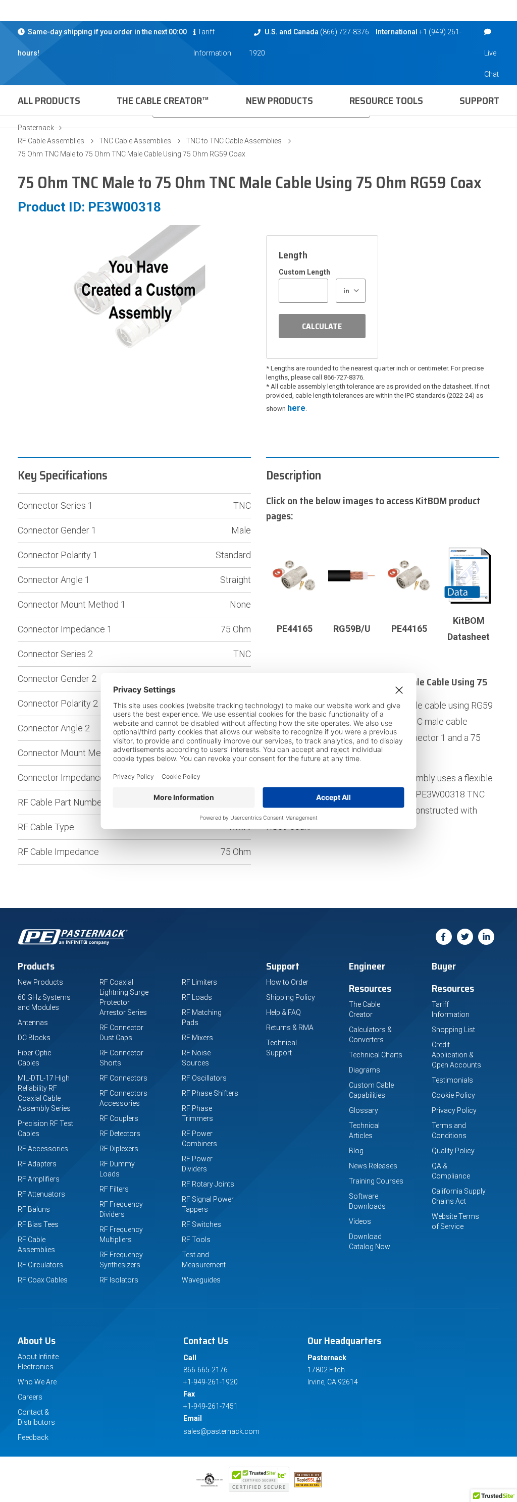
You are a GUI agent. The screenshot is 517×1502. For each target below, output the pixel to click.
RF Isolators (118, 1280)
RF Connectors (123, 1078)
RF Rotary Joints (208, 1184)
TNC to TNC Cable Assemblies (234, 141)
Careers (30, 1397)
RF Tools (196, 1240)
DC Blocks (34, 1038)
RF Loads (197, 997)
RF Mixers (197, 1038)
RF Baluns (34, 1209)
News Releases (373, 1166)
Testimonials (452, 1080)
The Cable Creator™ (163, 100)
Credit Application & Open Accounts (456, 1055)
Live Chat (491, 63)
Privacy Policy (454, 1110)
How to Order (287, 982)
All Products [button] (49, 100)
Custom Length (304, 272)
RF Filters (114, 1189)
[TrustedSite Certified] (259, 1479)
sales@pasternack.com (221, 1431)
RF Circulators (40, 1265)
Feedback (33, 1437)
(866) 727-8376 (344, 32)
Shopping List (453, 1030)
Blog (356, 1151)
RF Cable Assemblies (51, 141)
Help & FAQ (283, 1012)
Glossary (363, 1110)
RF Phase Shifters (210, 1093)
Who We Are (37, 1382)
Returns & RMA (290, 1028)
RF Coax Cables (43, 1280)
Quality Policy (453, 1151)
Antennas (33, 1022)
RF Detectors (119, 1134)
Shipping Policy (290, 997)
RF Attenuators (41, 1194)
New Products (279, 100)
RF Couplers (118, 1118)
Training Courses (376, 1181)
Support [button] (479, 100)
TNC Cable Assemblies (135, 141)
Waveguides (201, 1280)
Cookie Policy (453, 1095)
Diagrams (364, 1070)
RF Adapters (37, 1164)
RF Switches (201, 1224)
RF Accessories (43, 1149)
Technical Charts (375, 1055)
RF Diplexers (118, 1149)
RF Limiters (199, 982)
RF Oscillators (204, 1078)
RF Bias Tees (38, 1224)
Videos (360, 1221)
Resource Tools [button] (386, 100)
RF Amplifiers (39, 1179)
